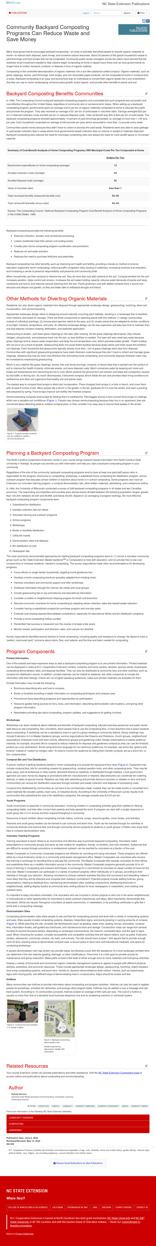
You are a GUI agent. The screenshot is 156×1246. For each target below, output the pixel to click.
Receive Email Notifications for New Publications (79, 1163)
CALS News (57, 1207)
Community (68, 1106)
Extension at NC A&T (77, 1207)
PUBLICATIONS (19, 12)
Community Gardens (21, 1117)
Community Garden (139, 1106)
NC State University (118, 1218)
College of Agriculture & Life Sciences (28, 1207)
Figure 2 (123, 764)
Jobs (94, 1207)
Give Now (106, 1207)
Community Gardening (85, 1106)
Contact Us (142, 1207)
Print (142, 12)
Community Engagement (108, 1106)
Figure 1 (51, 400)
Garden (125, 1106)
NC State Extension (27, 1190)
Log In (86, 12)
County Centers (123, 1207)
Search (127, 12)
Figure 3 (11, 923)
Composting (43, 1106)
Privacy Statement (25, 1234)
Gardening (15, 1130)
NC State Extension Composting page (119, 1072)
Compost (56, 1106)
